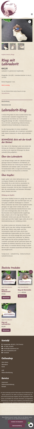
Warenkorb (5, 364)
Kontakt (4, 386)
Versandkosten (5, 93)
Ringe (12, 54)
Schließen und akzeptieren (17, 421)
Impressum (5, 382)
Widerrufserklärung (7, 372)
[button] (32, 14)
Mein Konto (5, 362)
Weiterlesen (6, 297)
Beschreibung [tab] (5, 101)
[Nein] (32, 422)
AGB (3, 370)
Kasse (3, 366)
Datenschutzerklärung (8, 384)
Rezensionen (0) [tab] (6, 105)
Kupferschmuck (6, 54)
